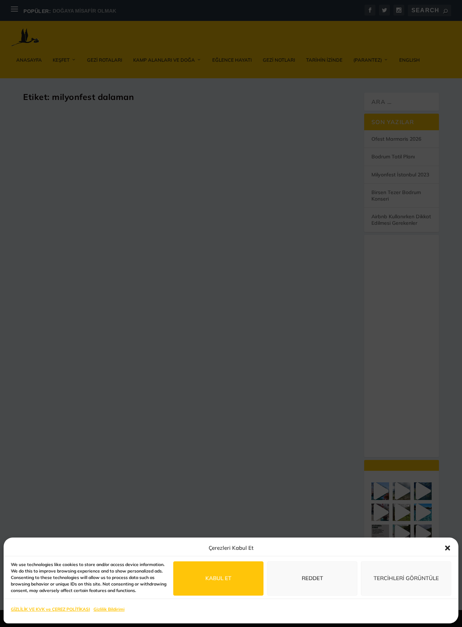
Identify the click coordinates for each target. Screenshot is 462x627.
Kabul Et (218, 578)
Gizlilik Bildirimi (109, 609)
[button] (447, 548)
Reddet (312, 578)
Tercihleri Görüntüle (406, 578)
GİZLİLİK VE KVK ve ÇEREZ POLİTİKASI (50, 609)
